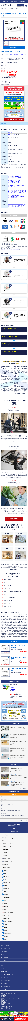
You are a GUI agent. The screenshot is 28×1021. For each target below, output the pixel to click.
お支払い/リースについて (6, 977)
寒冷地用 (6, 936)
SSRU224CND (11, 180)
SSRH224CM (18, 179)
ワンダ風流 (6, 864)
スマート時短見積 (4, 1007)
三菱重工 (12, 54)
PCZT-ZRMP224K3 (22, 190)
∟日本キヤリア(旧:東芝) (6, 1003)
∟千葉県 (3, 996)
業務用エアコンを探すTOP (6, 945)
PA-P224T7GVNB (12, 204)
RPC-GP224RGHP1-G (21, 196)
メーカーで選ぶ (6, 897)
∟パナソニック (4, 1000)
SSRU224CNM (11, 176)
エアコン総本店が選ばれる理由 (7, 974)
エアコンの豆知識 (4, 957)
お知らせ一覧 (23, 820)
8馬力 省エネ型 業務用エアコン (7, 9)
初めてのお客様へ (4, 951)
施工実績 (2, 954)
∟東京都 (3, 994)
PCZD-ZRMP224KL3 (12, 189)
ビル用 (5, 939)
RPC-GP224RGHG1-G (14, 196)
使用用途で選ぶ (6, 918)
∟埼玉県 (3, 994)
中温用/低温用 (7, 933)
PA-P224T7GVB (19, 204)
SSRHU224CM (18, 177)
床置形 (5, 853)
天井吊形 (16, 8)
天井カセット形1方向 (9, 847)
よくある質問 (3, 960)
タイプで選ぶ (6, 835)
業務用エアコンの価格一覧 (6, 1008)
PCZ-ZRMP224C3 (12, 192)
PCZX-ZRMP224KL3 (12, 191)
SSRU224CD (18, 180)
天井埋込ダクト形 (8, 861)
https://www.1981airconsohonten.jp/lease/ (10, 249)
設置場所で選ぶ (6, 867)
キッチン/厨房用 (8, 921)
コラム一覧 (24, 761)
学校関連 (6, 891)
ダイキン (7, 54)
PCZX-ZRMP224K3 (22, 191)
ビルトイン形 (7, 858)
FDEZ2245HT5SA (12, 185)
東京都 (4, 686)
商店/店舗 (6, 876)
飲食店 (5, 873)
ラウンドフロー (7, 841)
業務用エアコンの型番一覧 (6, 1006)
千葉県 (9, 686)
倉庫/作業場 (7, 882)
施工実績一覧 (23, 788)
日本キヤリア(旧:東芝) (9, 912)
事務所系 (6, 870)
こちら (10, 84)
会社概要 (2, 968)
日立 (19, 54)
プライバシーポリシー (5, 980)
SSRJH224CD (11, 181)
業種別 (2, 965)
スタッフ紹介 (3, 963)
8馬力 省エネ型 (11, 134)
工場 (5, 879)
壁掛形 (5, 855)
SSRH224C (16, 182)
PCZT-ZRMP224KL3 (12, 190)
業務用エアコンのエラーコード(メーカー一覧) (10, 998)
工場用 (5, 924)
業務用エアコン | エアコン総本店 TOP (7, 8)
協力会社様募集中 (14, 791)
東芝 (22, 54)
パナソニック (7, 915)
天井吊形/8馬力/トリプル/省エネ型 (19, 9)
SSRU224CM (18, 176)
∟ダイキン (3, 999)
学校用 (5, 927)
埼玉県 (4, 685)
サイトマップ (3, 989)
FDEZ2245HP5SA (20, 185)
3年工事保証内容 (4, 971)
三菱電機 (16, 54)
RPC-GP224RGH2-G (12, 197)
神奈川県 (4, 688)
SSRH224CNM (11, 179)
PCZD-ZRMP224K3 (22, 189)
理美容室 (6, 885)
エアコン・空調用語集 (5, 1009)
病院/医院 (6, 888)
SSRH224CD (11, 182)
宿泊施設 (6, 894)
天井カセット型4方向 (9, 838)
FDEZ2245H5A (11, 186)
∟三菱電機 (3, 1002)
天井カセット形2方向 (9, 844)
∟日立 (2, 1004)
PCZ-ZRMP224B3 (20, 192)
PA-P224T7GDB (18, 206)
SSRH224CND (18, 181)
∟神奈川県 (3, 995)
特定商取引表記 (4, 983)
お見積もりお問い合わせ (6, 948)
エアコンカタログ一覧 (5, 986)
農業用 (5, 930)
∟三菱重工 (3, 1001)
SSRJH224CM (11, 177)
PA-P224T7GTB (18, 205)
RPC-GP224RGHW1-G (13, 195)
